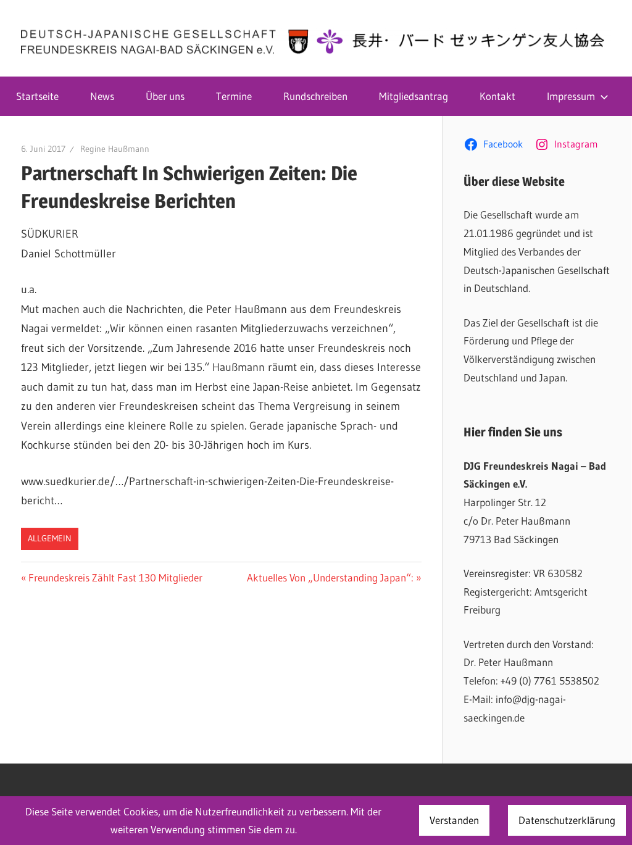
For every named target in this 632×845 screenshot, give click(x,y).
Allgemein (50, 538)
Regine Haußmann (114, 148)
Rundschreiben (315, 95)
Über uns (165, 95)
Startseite (37, 95)
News (102, 95)
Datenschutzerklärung (566, 820)
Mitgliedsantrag (413, 95)
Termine (234, 95)
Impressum (571, 95)
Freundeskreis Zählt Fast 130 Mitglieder (115, 577)
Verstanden (454, 820)
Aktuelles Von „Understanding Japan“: (330, 577)
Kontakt (497, 95)
